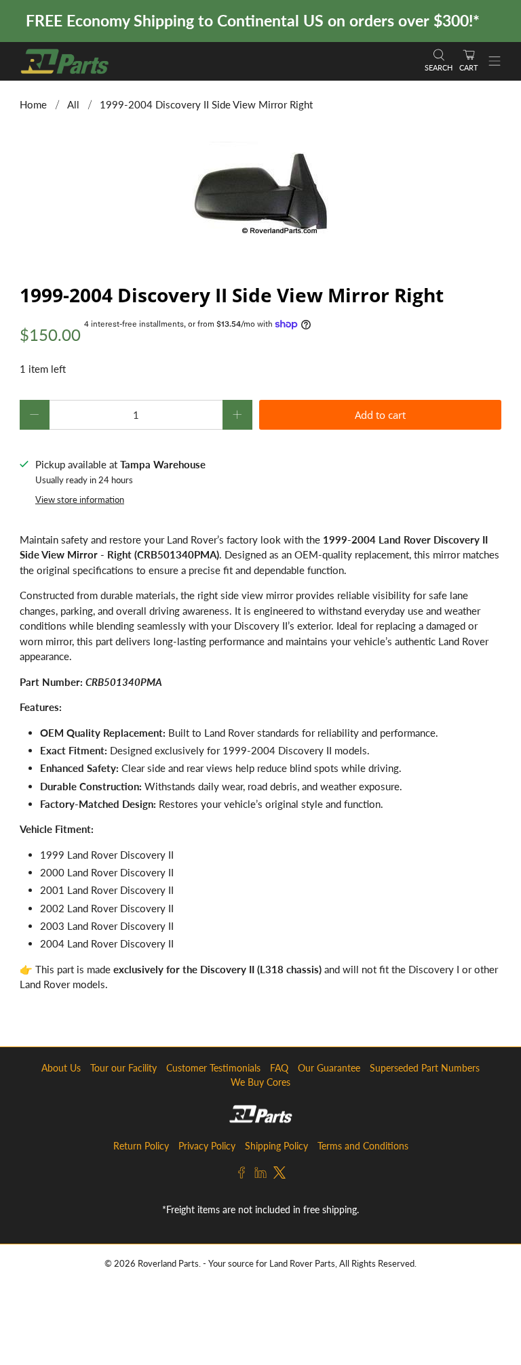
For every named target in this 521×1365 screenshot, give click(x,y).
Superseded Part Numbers (425, 1068)
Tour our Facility (123, 1068)
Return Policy (141, 1146)
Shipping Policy (276, 1146)
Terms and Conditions (362, 1146)
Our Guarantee (329, 1068)
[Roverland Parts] (215, 61)
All (73, 105)
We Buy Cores (260, 1082)
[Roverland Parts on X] (279, 1175)
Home (33, 105)
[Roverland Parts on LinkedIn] (260, 1175)
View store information (79, 499)
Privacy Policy (206, 1146)
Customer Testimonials (213, 1068)
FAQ (279, 1068)
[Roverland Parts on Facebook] (241, 1175)
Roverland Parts (168, 1264)
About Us (61, 1068)
